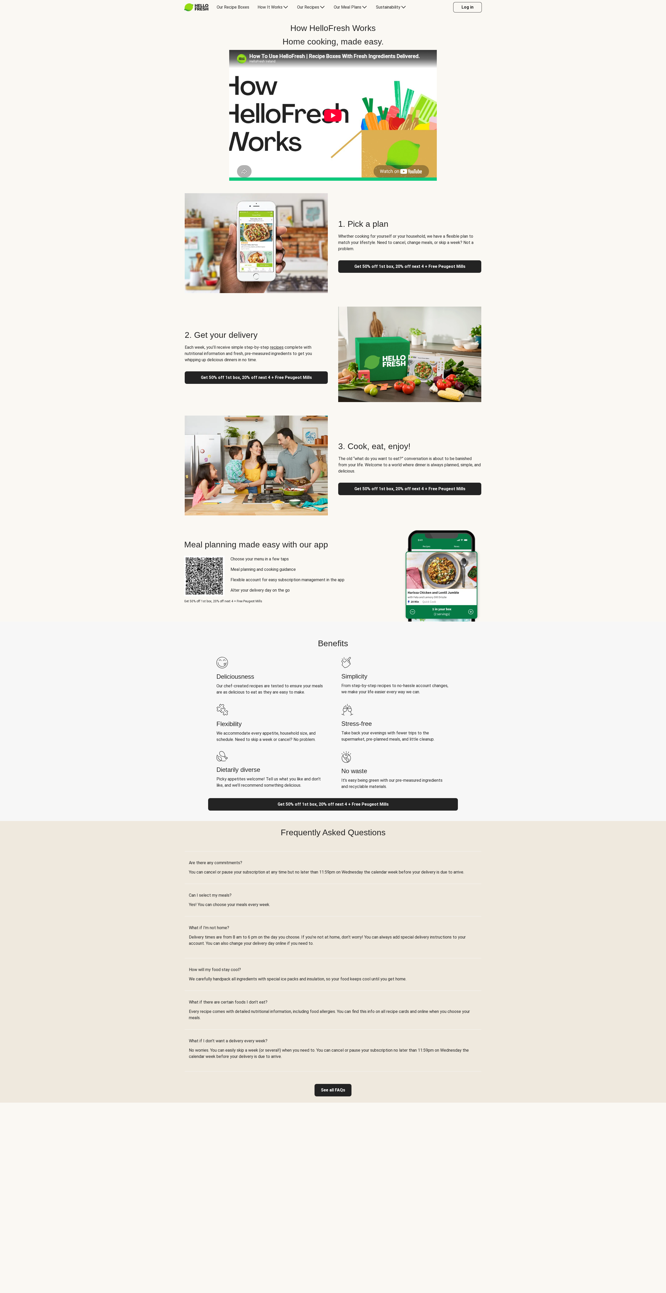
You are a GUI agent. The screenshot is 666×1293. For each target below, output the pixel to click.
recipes (277, 347)
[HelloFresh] (196, 7)
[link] (333, 1090)
